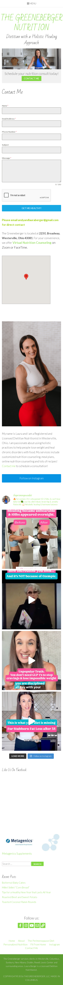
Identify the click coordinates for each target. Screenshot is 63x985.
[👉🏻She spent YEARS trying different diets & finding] (31, 539)
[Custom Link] (42, 925)
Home (12, 940)
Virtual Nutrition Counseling (32, 242)
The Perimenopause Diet (41, 940)
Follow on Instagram (32, 478)
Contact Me (31, 78)
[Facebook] (20, 925)
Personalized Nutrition (15, 944)
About (21, 940)
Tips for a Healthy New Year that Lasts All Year (26, 892)
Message (6, 158)
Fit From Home (38, 944)
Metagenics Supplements (17, 853)
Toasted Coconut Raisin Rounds (19, 901)
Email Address (9, 119)
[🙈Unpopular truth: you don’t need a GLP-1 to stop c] (31, 660)
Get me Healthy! (32, 208)
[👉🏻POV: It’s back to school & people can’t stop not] (31, 600)
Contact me (9, 466)
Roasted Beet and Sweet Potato (19, 897)
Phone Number (9, 132)
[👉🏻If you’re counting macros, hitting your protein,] (31, 721)
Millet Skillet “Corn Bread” (15, 887)
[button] (26, 277)
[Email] (37, 925)
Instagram (54, 944)
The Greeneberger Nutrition (31, 23)
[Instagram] (25, 925)
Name (5, 105)
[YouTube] (31, 925)
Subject (5, 145)
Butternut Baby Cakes (14, 882)
